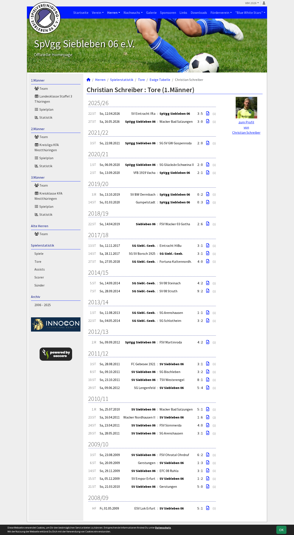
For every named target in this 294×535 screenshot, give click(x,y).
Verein (96, 12)
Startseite (80, 12)
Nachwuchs (132, 12)
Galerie (151, 12)
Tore (37, 261)
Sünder (39, 285)
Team (43, 88)
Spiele (38, 253)
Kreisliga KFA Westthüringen (46, 147)
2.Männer (38, 129)
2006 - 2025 (42, 305)
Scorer (39, 277)
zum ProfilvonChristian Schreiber (246, 127)
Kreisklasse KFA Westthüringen (48, 196)
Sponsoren (168, 12)
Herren (112, 12)
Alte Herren (39, 226)
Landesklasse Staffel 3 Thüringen (53, 99)
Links (183, 12)
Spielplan (46, 109)
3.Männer (38, 177)
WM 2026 (250, 3)
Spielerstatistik (42, 245)
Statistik (45, 117)
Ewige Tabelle (160, 79)
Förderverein (219, 12)
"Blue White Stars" (249, 12)
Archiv (35, 296)
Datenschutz (163, 527)
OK (281, 530)
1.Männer (38, 80)
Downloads (199, 12)
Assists (39, 269)
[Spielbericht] (207, 113)
